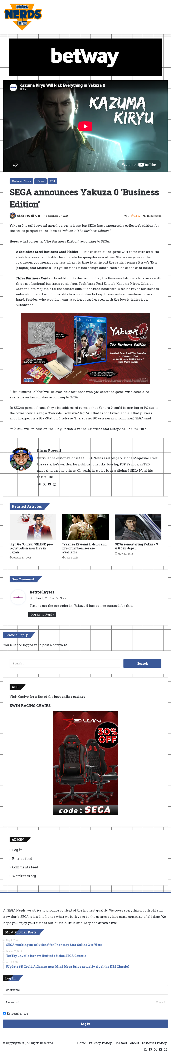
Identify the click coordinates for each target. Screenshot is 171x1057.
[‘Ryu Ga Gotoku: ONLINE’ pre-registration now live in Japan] (33, 527)
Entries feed (22, 858)
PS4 (52, 181)
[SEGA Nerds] (23, 17)
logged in (30, 645)
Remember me (17, 1013)
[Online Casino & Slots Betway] (85, 57)
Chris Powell (25, 215)
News (40, 181)
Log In (85, 1024)
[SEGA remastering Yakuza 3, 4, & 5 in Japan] (138, 527)
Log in (17, 850)
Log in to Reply (42, 614)
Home (81, 1043)
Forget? (160, 1002)
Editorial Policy (154, 1043)
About (134, 1043)
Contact (121, 1043)
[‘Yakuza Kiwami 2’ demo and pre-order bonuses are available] (85, 527)
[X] (44, 484)
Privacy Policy (100, 1043)
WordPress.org (24, 876)
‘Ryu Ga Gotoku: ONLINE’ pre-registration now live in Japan (31, 548)
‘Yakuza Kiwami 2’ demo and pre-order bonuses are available (84, 548)
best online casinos (69, 696)
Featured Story (21, 181)
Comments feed (25, 867)
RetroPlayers (42, 591)
